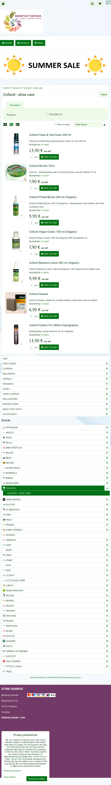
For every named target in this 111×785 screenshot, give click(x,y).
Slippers (8, 368)
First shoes (9, 363)
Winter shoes (11, 404)
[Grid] (5, 125)
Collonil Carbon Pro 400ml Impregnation (53, 325)
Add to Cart (50, 156)
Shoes (6, 388)
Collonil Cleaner (38, 294)
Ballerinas (9, 373)
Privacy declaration (12, 770)
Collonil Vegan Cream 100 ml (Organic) (53, 231)
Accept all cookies (36, 778)
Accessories (10, 414)
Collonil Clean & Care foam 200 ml (50, 134)
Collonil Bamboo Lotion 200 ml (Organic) (54, 262)
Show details (9, 777)
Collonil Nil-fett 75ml (41, 166)
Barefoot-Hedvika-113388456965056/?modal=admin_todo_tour (55, 677)
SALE (5, 358)
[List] (11, 125)
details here (38, 756)
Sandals (7, 378)
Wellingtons (10, 398)
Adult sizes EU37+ (13, 409)
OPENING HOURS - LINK (13, 717)
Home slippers (11, 393)
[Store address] (41, 695)
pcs (36, 157)
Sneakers (8, 383)
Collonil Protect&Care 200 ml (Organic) (53, 197)
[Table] (17, 125)
